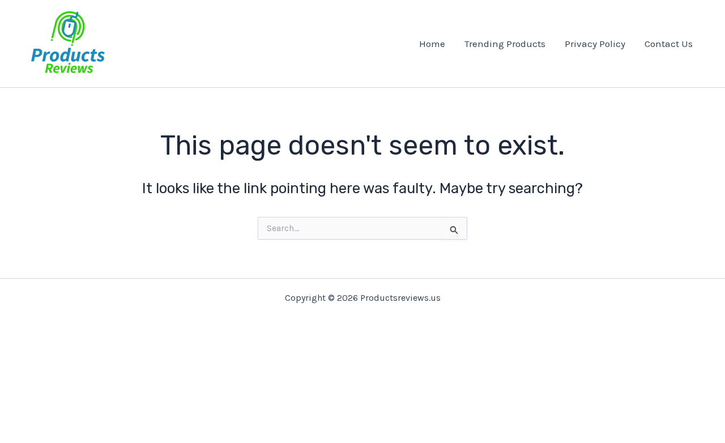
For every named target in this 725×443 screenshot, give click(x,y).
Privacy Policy (595, 43)
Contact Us (669, 43)
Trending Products (504, 43)
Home (432, 43)
